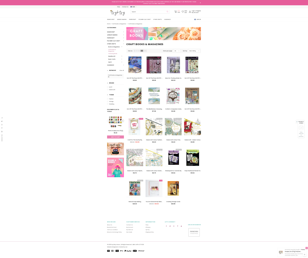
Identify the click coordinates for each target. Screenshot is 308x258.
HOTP (110, 87)
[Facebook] (166, 226)
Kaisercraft (112, 89)
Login (193, 11)
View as (130, 51)
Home (108, 24)
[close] (200, 3)
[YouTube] (181, 226)
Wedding (111, 104)
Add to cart (115, 137)
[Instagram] (173, 226)
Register (198, 11)
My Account (195, 12)
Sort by (185, 51)
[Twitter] (170, 226)
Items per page (167, 51)
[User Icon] (190, 12)
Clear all (121, 70)
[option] (115, 127)
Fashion (111, 99)
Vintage (111, 101)
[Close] (307, 248)
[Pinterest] (177, 226)
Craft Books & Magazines (119, 24)
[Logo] (117, 13)
